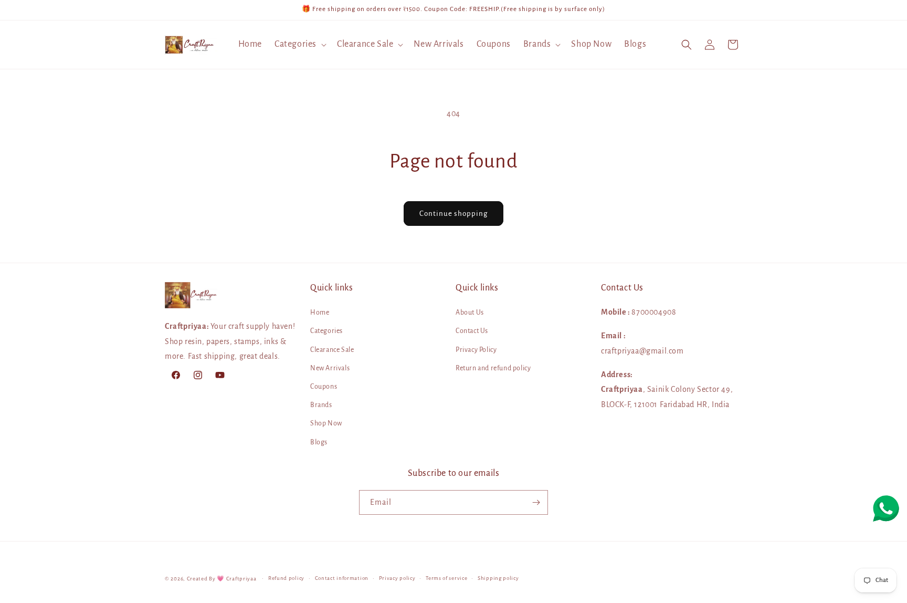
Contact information (341, 578)
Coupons (323, 386)
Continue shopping (453, 213)
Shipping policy (498, 578)
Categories (326, 331)
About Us (470, 312)
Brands (321, 405)
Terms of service (446, 578)
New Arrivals (330, 368)
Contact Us (472, 331)
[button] (299, 44)
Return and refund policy (493, 368)
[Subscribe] (535, 502)
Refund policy (286, 578)
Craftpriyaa (241, 578)
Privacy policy (397, 578)
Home (319, 312)
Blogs (319, 442)
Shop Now (326, 424)
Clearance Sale (332, 350)
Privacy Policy (476, 350)
